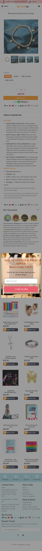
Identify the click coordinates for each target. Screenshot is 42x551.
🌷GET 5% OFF (21, 289)
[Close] (38, 255)
